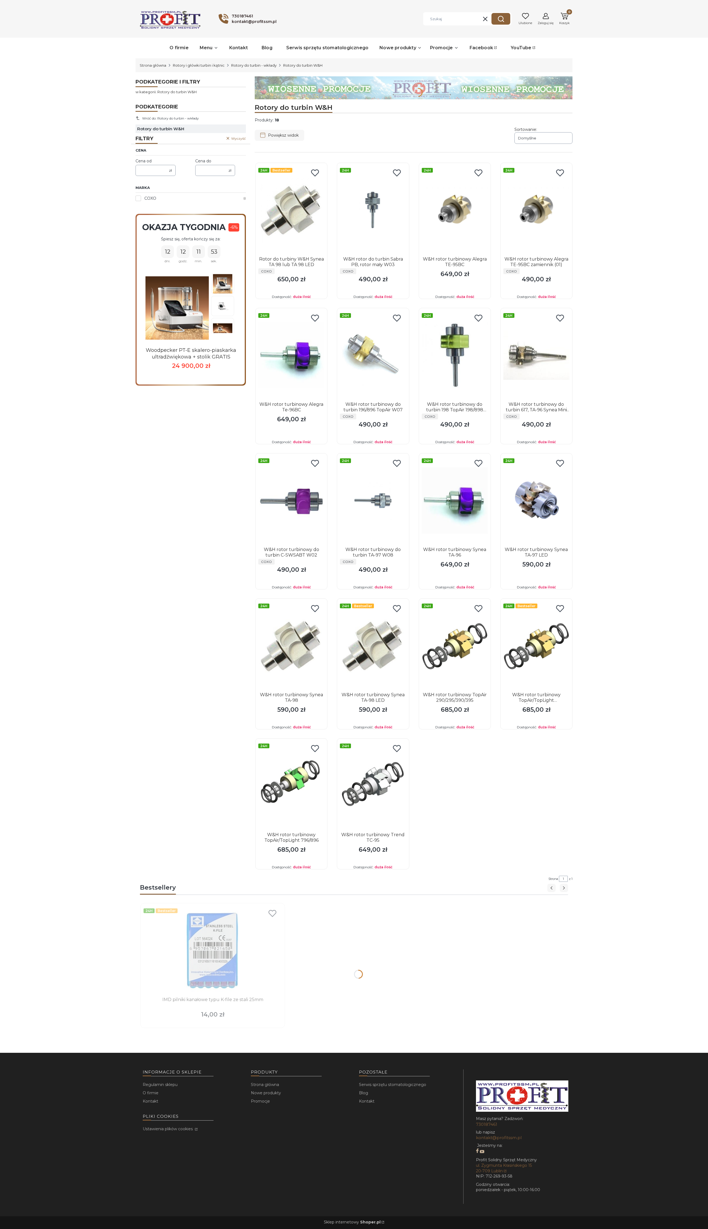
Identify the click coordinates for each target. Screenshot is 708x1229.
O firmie (150, 1092)
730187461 (486, 1124)
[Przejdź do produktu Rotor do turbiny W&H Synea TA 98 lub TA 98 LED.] (291, 210)
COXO (150, 198)
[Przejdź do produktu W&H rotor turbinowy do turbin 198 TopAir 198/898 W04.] (455, 355)
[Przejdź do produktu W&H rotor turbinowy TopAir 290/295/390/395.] (455, 645)
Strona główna (153, 65)
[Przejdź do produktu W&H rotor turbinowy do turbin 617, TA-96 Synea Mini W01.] (536, 355)
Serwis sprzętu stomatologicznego (392, 1084)
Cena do (203, 161)
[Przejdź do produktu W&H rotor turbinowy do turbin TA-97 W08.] (373, 500)
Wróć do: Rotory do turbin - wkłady (170, 118)
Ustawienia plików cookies (168, 1128)
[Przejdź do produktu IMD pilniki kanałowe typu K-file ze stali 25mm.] (213, 950)
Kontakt (150, 1101)
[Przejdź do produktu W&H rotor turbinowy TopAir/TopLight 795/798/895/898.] (536, 645)
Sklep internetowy (352, 1222)
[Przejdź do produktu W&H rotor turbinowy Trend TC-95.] (373, 785)
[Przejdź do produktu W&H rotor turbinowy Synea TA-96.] (455, 500)
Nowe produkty (266, 1092)
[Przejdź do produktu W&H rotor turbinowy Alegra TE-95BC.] (455, 210)
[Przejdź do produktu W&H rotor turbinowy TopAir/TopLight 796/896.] (291, 785)
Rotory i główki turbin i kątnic (199, 65)
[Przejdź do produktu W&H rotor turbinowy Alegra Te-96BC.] (291, 355)
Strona (553, 879)
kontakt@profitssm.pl (499, 1137)
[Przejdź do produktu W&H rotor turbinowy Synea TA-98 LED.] (373, 645)
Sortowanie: (525, 129)
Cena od (144, 161)
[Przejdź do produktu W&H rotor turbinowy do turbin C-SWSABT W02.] (291, 500)
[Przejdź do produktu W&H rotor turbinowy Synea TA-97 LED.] (536, 500)
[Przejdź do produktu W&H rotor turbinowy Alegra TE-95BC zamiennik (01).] (536, 210)
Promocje (260, 1101)
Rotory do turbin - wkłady (254, 65)
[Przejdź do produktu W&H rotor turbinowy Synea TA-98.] (291, 645)
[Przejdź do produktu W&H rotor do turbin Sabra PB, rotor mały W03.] (373, 210)
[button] (500, 19)
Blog (363, 1092)
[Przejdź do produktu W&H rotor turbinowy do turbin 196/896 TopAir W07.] (373, 355)
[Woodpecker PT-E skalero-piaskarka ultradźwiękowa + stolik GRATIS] (177, 308)
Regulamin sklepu (160, 1084)
